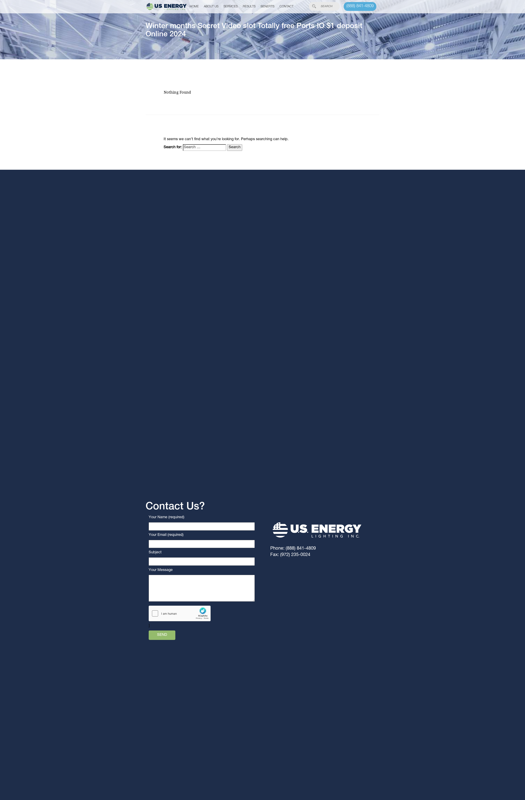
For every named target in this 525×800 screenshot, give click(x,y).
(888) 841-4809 (360, 6)
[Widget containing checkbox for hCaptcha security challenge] (180, 613)
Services (231, 6)
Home (194, 6)
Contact (286, 6)
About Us (211, 6)
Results (249, 6)
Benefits (267, 6)
